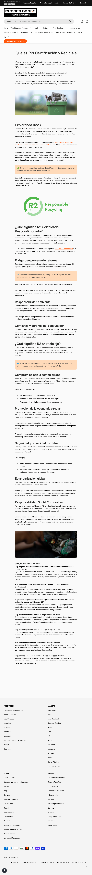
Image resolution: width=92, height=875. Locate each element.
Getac (50, 732)
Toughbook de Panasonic (13, 710)
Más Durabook (9, 719)
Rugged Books (13, 858)
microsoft (51, 745)
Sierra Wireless (53, 762)
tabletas (7, 727)
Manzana (51, 749)
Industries (51, 821)
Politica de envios (63, 862)
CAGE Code (8, 804)
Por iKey (51, 753)
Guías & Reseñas (54, 782)
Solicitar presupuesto (56, 804)
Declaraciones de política (80, 862)
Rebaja (6, 745)
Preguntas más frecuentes (49, 3)
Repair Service (9, 834)
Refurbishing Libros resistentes (16, 782)
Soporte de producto (56, 791)
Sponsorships (9, 812)
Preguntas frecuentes (56, 778)
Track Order (52, 825)
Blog (5, 791)
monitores (7, 732)
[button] (4, 870)
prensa (6, 786)
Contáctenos (53, 786)
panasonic (52, 710)
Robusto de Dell (10, 714)
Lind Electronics (54, 766)
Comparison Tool (54, 817)
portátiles (7, 723)
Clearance (7, 749)
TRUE (80, 32)
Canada (6, 808)
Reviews (7, 795)
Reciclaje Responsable (64, 249)
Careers (51, 808)
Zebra (50, 758)
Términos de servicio (47, 862)
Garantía (51, 799)
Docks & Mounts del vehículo (15, 740)
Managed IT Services (12, 838)
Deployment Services (12, 825)
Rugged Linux (74, 28)
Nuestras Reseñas (30, 3)
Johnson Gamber (54, 723)
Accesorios (8, 736)
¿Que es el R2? (53, 795)
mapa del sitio (83, 867)
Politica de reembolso (30, 862)
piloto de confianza (11, 799)
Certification (8, 817)
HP (49, 736)
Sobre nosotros (9, 778)
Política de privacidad (12, 862)
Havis (50, 727)
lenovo (50, 740)
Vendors (7, 821)
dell (49, 714)
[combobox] (39, 21)
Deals (6, 28)
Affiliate (51, 812)
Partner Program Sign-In (13, 829)
